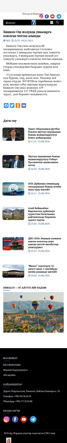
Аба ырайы (7, 15)
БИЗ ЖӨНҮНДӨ (11, 365)
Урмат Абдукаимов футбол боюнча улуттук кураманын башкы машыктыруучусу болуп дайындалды (44, 133)
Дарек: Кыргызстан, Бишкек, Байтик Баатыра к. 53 (31, 391)
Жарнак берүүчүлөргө (15, 370)
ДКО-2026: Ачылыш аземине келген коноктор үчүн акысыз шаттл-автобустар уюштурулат (44, 243)
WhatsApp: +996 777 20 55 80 (17, 401)
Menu (11, 23)
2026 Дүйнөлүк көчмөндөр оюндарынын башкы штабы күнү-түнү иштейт (44, 186)
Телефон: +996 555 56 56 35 (17, 396)
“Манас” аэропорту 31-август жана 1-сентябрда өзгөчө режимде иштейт (42, 268)
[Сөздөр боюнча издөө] (57, 22)
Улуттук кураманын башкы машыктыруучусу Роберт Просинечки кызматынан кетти (44, 161)
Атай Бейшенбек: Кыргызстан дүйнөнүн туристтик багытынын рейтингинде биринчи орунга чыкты (42, 214)
